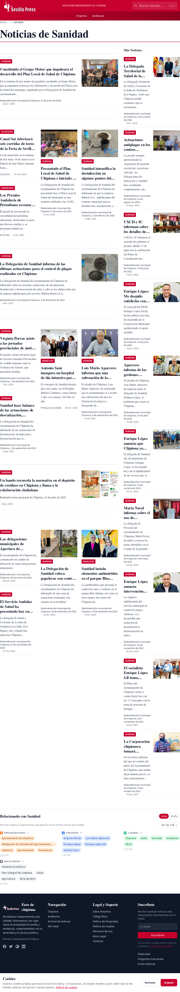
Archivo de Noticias (59, 921)
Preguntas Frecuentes (151, 959)
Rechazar (150, 982)
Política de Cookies (104, 926)
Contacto (98, 941)
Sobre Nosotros (102, 911)
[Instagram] (17, 946)
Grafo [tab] (174, 816)
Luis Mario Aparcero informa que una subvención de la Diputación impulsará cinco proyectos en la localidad (99, 380)
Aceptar (169, 982)
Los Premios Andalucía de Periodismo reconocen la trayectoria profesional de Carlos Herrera (17, 207)
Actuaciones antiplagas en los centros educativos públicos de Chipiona (137, 152)
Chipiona (81, 15)
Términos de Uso (102, 931)
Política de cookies (66, 987)
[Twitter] (11, 946)
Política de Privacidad (105, 921)
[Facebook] (4, 946)
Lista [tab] (164, 816)
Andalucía (98, 15)
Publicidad (144, 954)
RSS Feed (53, 926)
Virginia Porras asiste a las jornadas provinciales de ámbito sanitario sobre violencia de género (18, 347)
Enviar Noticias (146, 964)
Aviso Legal (99, 936)
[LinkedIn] (23, 946)
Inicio (3, 22)
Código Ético (100, 916)
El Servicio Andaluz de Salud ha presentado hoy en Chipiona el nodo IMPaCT (16, 611)
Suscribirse (157, 935)
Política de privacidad (161, 946)
